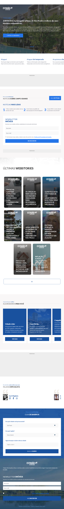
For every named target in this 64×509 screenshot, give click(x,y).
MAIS (55, 98)
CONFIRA (13, 35)
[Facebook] (13, 398)
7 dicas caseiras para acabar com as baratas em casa (14, 109)
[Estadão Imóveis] (7, 8)
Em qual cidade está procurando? (15, 421)
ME (32, 498)
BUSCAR (32, 451)
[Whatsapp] (17, 398)
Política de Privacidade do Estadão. (43, 137)
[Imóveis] (32, 463)
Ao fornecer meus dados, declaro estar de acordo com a (29, 137)
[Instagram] (10, 398)
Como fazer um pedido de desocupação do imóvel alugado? (34, 109)
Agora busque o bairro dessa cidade (16, 440)
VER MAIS (15, 339)
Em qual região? (10, 431)
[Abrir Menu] (59, 9)
